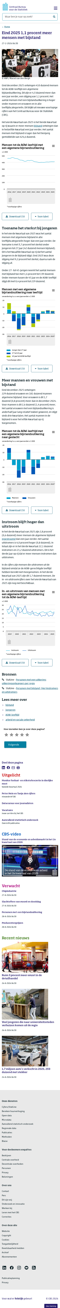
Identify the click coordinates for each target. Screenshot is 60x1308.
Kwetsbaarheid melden (13, 1248)
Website (6, 1231)
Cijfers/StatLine (9, 1107)
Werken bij (7, 1208)
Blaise (5, 1141)
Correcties (6, 1217)
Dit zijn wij (7, 1200)
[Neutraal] (16, 734)
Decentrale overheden (12, 1164)
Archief (5, 1253)
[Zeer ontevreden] (6, 734)
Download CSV (17, 217)
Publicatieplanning (11, 1278)
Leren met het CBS (10, 1213)
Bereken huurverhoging (13, 1111)
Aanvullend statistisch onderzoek (17, 1124)
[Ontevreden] (11, 734)
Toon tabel (43, 217)
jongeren (10, 710)
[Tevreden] (22, 734)
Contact (5, 1191)
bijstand (38, 126)
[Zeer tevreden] (27, 734)
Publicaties (7, 1133)
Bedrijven (6, 1156)
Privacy (5, 1173)
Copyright (6, 1236)
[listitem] (3, 767)
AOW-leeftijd (12, 715)
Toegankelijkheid (10, 1244)
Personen (6, 1168)
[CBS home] (15, 6)
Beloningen (7, 1177)
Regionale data (9, 1128)
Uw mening (51, 1306)
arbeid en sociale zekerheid (20, 720)
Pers (4, 1196)
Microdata (6, 1120)
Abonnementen (9, 1257)
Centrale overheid (10, 1160)
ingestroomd (9, 539)
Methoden (7, 1137)
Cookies (5, 1240)
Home (7, 27)
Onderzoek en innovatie (13, 1204)
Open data (7, 1116)
